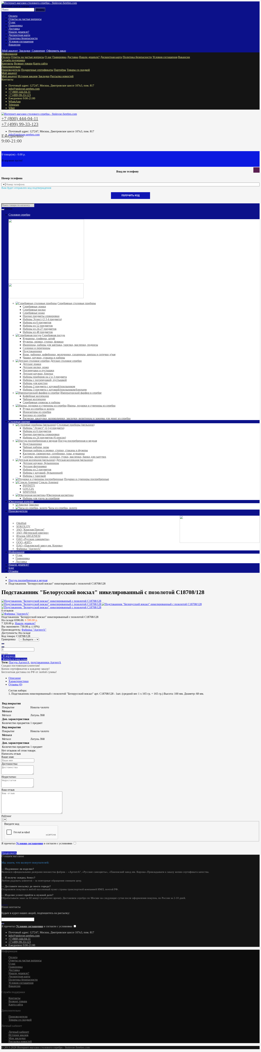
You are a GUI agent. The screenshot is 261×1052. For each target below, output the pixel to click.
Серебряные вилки (34, 309)
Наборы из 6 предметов (37, 322)
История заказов (28, 76)
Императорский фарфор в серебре (81, 392)
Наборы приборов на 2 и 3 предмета (45, 376)
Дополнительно (11, 66)
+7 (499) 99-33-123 (20, 95)
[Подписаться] (2, 923)
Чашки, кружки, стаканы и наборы (44, 357)
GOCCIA (28, 488)
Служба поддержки (13, 60)
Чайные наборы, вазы (36, 447)
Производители (10, 69)
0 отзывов (7, 610)
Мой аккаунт (9, 73)
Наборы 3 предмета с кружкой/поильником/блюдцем (55, 389)
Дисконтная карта (19, 35)
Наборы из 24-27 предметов (39, 328)
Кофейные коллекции (36, 395)
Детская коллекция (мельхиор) (74, 459)
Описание (15, 678)
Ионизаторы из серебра (37, 411)
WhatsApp (15, 101)
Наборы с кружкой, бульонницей (43, 472)
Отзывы (13, 571)
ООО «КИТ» (24, 542)
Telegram (14, 104)
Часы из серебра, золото (62, 507)
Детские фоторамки (35, 466)
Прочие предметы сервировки (41, 316)
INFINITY (29, 485)
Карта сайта (40, 63)
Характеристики (19, 681)
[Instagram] (2, 903)
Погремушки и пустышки (38, 370)
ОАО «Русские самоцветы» (33, 539)
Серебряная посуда (53, 335)
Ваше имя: (7, 756)
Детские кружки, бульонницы (41, 463)
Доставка (14, 28)
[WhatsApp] (3, 903)
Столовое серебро (19, 214)
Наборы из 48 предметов (38, 332)
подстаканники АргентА (46, 662)
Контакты (7, 63)
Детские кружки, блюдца (38, 373)
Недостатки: (8, 776)
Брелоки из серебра (34, 415)
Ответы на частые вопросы (25, 19)
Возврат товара (23, 63)
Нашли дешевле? (19, 31)
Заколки (34, 504)
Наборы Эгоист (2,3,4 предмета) (42, 319)
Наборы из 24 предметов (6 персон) (44, 437)
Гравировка (16, 25)
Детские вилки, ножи (36, 367)
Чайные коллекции (34, 399)
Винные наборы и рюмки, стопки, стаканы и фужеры (55, 450)
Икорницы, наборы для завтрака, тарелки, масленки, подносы (60, 344)
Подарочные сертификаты (37, 69)
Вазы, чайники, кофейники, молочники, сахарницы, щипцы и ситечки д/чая (69, 354)
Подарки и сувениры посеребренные (86, 479)
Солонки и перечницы (36, 348)
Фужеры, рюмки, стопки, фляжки (43, 341)
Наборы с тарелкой (34, 475)
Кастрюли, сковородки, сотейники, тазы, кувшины (54, 453)
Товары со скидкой (78, 69)
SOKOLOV (23, 526)
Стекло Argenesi (48, 482)
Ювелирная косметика (60, 495)
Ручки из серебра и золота (38, 408)
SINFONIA (29, 491)
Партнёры (60, 69)
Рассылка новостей (62, 76)
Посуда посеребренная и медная (77, 440)
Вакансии (14, 44)
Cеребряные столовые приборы (77, 303)
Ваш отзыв (8, 789)
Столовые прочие (19, 421)
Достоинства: (9, 763)
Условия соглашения (21, 41)
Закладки (44, 76)
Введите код (11, 823)
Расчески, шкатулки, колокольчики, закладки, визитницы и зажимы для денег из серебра (76, 418)
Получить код (130, 195)
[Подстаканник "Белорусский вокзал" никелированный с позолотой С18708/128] (51, 600)
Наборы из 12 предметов (38, 325)
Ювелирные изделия (21, 501)
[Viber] (6, 903)
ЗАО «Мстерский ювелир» (32, 532)
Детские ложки (32, 364)
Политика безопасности (23, 38)
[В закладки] (2, 653)
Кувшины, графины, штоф (39, 338)
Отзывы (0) (15, 684)
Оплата (13, 15)
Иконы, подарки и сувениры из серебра (91, 405)
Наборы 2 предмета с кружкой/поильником (49, 386)
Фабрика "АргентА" (28, 548)
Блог (11, 567)
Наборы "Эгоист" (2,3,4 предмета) (43, 427)
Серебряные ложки (34, 306)
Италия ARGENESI (28, 535)
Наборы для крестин (35, 383)
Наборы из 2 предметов (37, 469)
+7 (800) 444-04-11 (20, 91)
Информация (9, 53)
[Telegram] (5, 903)
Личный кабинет (19, 1031)
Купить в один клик (14, 659)
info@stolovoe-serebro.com (24, 88)
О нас (12, 22)
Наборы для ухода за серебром (41, 498)
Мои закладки (17, 1038)
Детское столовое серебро (66, 360)
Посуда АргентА (19, 662)
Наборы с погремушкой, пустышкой (45, 380)
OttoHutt (21, 523)
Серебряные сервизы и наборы (41, 402)
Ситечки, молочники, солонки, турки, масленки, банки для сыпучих (64, 456)
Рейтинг (6, 816)
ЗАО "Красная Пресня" (30, 529)
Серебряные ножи (34, 312)
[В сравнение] (6, 653)
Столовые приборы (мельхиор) (75, 424)
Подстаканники (32, 351)
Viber (12, 107)
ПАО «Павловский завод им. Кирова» (39, 545)
